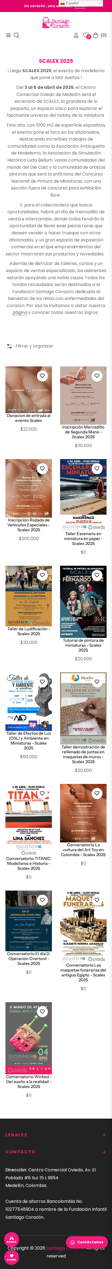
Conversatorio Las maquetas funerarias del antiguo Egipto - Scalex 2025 (83, 972)
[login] (74, 35)
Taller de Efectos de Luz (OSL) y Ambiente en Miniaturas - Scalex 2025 (28, 741)
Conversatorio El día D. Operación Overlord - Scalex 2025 (28, 958)
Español (72, 3)
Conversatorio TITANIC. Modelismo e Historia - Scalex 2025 (28, 863)
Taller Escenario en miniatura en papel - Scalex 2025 (83, 538)
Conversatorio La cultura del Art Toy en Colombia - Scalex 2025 (83, 849)
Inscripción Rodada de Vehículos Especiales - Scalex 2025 (28, 525)
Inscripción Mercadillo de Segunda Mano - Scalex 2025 (83, 432)
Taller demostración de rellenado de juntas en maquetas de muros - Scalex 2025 (83, 754)
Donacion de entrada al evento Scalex (29, 418)
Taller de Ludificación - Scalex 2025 (28, 631)
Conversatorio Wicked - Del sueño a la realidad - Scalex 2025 (29, 1081)
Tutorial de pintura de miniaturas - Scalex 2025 (83, 645)
